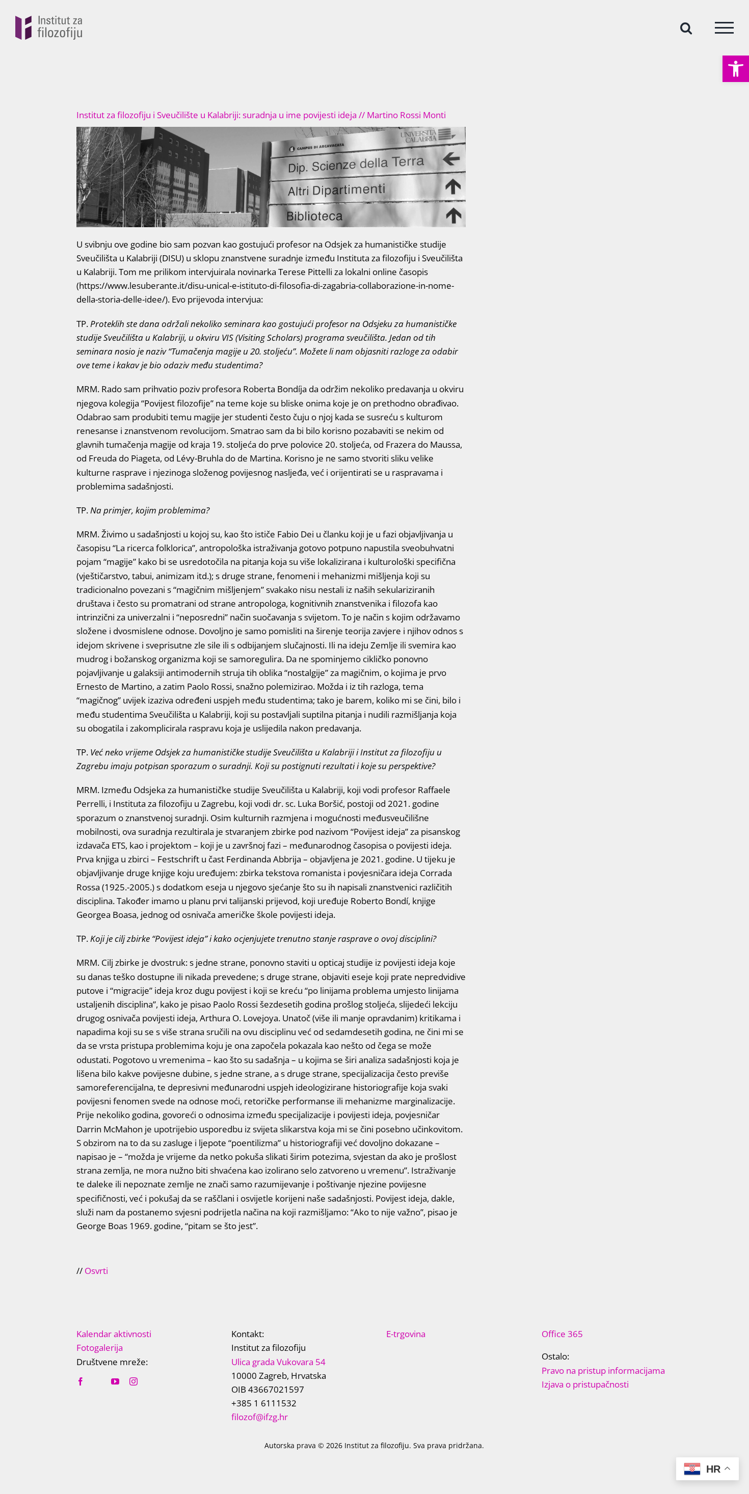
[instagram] (133, 1381)
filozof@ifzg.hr (259, 1417)
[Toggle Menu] (724, 28)
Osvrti (96, 1270)
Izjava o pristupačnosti (585, 1384)
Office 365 (562, 1334)
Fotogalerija (99, 1347)
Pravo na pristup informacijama (603, 1370)
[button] (736, 69)
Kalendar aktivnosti (113, 1334)
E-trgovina (405, 1334)
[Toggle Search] (686, 27)
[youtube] (115, 1381)
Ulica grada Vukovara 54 (278, 1362)
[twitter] (98, 1382)
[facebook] (80, 1381)
